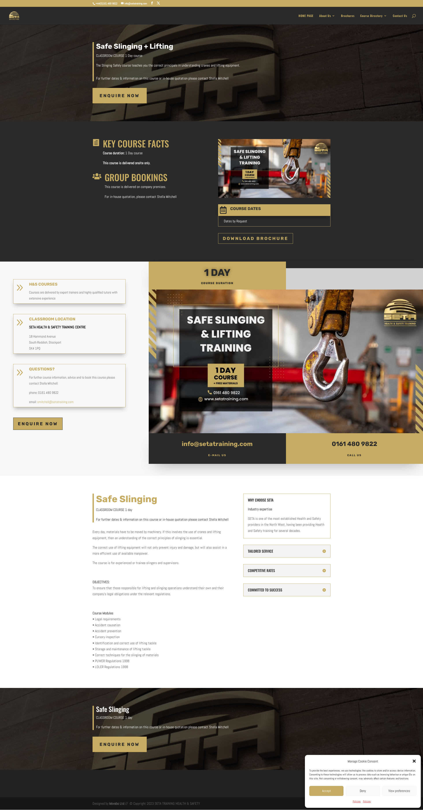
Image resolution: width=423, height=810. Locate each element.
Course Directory (371, 16)
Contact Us (400, 16)
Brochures (347, 16)
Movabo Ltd (116, 803)
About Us (325, 16)
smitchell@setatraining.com (55, 402)
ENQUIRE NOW (120, 95)
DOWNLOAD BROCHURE (255, 238)
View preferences (399, 791)
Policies (357, 801)
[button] (414, 761)
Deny (363, 791)
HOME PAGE (306, 16)
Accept (326, 791)
